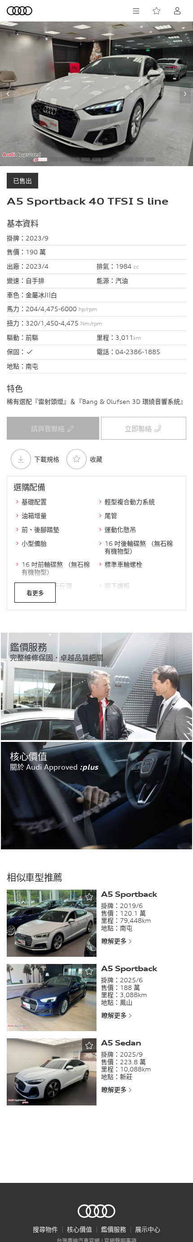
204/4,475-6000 (61, 309)
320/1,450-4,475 (64, 323)
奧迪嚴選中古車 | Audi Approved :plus (96, 1211)
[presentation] (7, 93)
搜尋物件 (45, 1229)
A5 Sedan (121, 1042)
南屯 (32, 366)
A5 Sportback (129, 894)
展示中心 (147, 1229)
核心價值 (79, 1229)
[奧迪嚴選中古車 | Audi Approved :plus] (20, 10)
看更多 (35, 592)
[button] (42, 159)
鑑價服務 (113, 1229)
